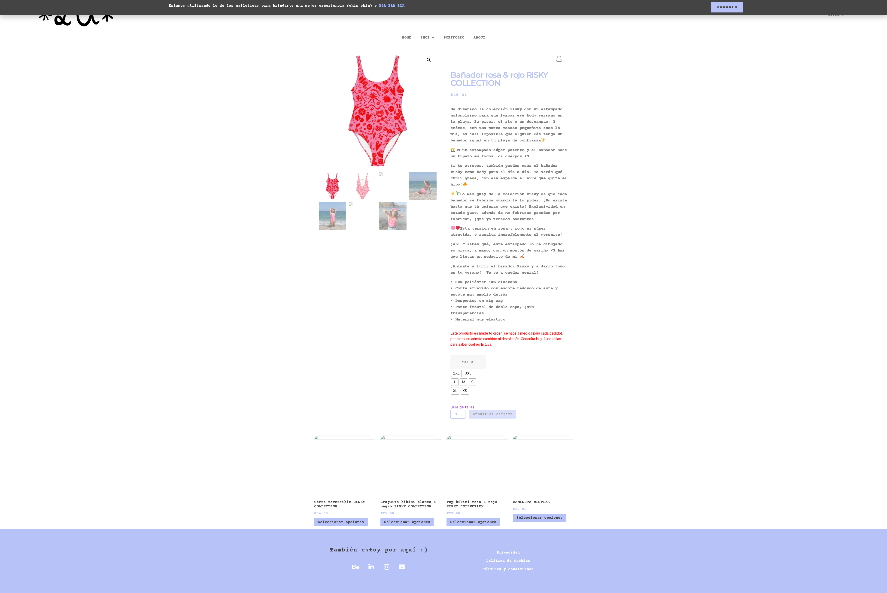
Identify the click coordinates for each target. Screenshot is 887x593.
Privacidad (508, 553)
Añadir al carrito (493, 414)
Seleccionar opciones (341, 522)
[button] (727, 7)
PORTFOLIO (454, 38)
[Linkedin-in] (371, 567)
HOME (406, 38)
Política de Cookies (508, 561)
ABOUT (479, 38)
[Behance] (355, 567)
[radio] (456, 373)
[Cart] (559, 59)
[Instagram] (386, 567)
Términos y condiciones (508, 569)
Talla (468, 362)
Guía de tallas (462, 407)
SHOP (425, 38)
